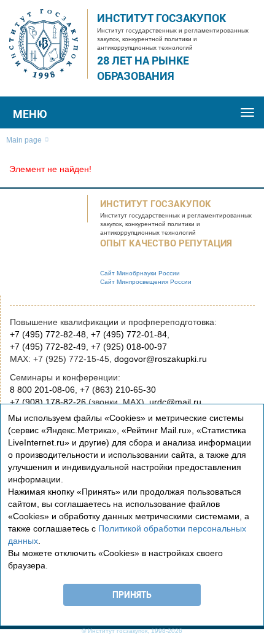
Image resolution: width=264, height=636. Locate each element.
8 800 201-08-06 (42, 390)
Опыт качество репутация (166, 243)
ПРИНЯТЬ (132, 595)
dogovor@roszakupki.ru (160, 359)
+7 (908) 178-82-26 (48, 402)
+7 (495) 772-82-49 (48, 346)
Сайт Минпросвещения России (146, 281)
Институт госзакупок (161, 18)
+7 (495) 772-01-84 (129, 334)
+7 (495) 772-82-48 (48, 334)
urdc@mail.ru (175, 402)
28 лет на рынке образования (143, 68)
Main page (24, 140)
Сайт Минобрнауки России (140, 273)
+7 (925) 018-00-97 (129, 346)
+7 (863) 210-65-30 (118, 390)
